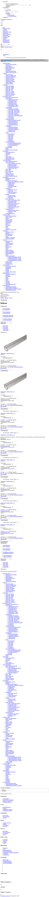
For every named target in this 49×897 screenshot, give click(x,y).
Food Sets (8, 228)
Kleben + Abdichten (10, 251)
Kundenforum (6, 825)
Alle (4, 27)
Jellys (7, 227)
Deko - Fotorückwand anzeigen (14, 163)
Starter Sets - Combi (10, 92)
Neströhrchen (11, 140)
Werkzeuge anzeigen (10, 231)
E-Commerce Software (5, 895)
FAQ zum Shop (6, 816)
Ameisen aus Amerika (10, 79)
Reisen (4, 834)
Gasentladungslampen (7, 862)
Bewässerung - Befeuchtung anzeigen (15, 181)
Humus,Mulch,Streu (10, 157)
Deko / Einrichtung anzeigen (11, 161)
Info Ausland (5, 815)
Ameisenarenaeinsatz (10, 119)
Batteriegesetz (6, 859)
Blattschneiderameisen (10, 67)
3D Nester (10, 146)
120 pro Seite (5, 329)
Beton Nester (10, 136)
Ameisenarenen (9, 107)
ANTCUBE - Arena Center (13, 111)
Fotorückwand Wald (12, 165)
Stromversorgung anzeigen (13, 210)
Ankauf (4, 841)
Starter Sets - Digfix (10, 88)
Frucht (7, 226)
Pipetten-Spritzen (11, 182)
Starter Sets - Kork (9, 89)
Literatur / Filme (6, 39)
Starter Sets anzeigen (10, 86)
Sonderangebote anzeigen (11, 286)
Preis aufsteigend (6, 308)
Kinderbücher (8, 268)
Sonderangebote (6, 42)
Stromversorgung (9, 209)
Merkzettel (5, 17)
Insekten (7, 270)
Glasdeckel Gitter (11, 130)
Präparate (7, 275)
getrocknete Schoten (10, 174)
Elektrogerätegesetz (7, 860)
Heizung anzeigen (11, 195)
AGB (4, 849)
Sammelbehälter (9, 147)
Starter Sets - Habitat (10, 87)
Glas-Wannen (11, 117)
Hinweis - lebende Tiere (8, 801)
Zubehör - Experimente (10, 237)
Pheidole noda (8, 70)
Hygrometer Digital (12, 205)
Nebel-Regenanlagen (12, 186)
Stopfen (7, 247)
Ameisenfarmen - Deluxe (13, 105)
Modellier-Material (9, 253)
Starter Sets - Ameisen (10, 91)
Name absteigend (6, 313)
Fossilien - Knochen (10, 173)
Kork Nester (10, 138)
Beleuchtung (8, 188)
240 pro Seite (5, 330)
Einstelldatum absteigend (8, 316)
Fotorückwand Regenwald (13, 166)
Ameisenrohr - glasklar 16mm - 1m (8, 413)
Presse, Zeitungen (6, 832)
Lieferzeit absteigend (7, 320)
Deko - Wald (8, 170)
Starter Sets (5, 30)
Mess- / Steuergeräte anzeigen (14, 200)
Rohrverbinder (8, 246)
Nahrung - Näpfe (6, 36)
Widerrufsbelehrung (7, 850)
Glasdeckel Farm (11, 131)
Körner (7, 223)
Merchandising (6, 41)
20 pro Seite (5, 325)
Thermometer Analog (12, 201)
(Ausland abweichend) (5, 361)
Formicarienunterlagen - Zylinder (15, 260)
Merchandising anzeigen (10, 274)
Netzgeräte (10, 212)
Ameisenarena (11, 116)
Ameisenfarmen (9, 98)
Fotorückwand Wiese (12, 164)
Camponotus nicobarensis (11, 71)
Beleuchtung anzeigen (12, 189)
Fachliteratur (8, 267)
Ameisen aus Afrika (10, 80)
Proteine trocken (9, 220)
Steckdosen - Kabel (12, 211)
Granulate (8, 154)
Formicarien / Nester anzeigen (12, 97)
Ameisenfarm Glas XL (12, 104)
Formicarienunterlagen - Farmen (14, 259)
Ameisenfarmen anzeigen (13, 99)
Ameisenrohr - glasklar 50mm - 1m (8, 503)
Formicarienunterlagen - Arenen (14, 258)
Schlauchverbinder (9, 243)
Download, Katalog (7, 802)
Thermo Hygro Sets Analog (13, 203)
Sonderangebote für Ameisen (11, 287)
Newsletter (5, 826)
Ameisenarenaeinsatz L (13, 123)
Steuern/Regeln (11, 207)
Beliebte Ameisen (6, 28)
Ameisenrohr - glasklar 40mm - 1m (8, 481)
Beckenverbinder (9, 244)
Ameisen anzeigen (9, 74)
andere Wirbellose (9, 82)
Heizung (7, 194)
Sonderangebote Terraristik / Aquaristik (13, 288)
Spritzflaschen (11, 184)
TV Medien (5, 833)
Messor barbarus (9, 66)
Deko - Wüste (8, 172)
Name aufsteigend (6, 312)
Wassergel (10, 187)
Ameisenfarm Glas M (12, 101)
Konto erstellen (11, 15)
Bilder (7, 277)
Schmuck (7, 280)
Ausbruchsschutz (9, 250)
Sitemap (4, 817)
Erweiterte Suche (8, 47)
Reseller (4, 843)
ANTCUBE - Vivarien (12, 113)
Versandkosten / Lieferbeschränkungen (11, 852)
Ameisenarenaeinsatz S (12, 121)
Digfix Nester (11, 135)
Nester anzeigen (11, 133)
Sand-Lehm (8, 153)
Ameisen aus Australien (10, 81)
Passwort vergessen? (12, 16)
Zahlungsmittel (6, 854)
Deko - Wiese (8, 169)
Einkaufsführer (6, 798)
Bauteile (4, 38)
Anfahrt (4, 823)
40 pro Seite (5, 326)
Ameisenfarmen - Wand (13, 106)
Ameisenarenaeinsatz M (13, 122)
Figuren (7, 278)
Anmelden (4, 790)
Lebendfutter (8, 222)
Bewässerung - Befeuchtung (11, 180)
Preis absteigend (6, 309)
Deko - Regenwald (9, 171)
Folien (7, 254)
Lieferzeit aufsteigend (7, 318)
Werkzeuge (5, 37)
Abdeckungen (8, 125)
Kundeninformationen (7, 810)
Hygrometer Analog (12, 202)
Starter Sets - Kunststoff (10, 93)
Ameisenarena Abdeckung (13, 129)
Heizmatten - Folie (12, 196)
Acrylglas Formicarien (10, 141)
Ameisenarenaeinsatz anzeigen (14, 120)
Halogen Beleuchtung (12, 192)
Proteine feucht (9, 221)
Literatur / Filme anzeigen (11, 266)
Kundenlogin (6, 7)
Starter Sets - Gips (9, 90)
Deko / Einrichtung (7, 34)
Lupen (7, 236)
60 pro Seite (5, 328)
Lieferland (8, 5)
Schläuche (8, 242)
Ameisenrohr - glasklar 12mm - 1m (8, 391)
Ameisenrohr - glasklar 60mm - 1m (8, 524)
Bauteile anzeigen (9, 241)
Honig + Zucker (9, 219)
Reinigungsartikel (9, 234)
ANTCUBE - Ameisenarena (14, 109)
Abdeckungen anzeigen (13, 127)
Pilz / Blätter (8, 225)
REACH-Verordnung (7, 863)
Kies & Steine (8, 156)
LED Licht (10, 190)
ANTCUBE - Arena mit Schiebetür (15, 115)
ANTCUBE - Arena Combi (13, 112)
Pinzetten (7, 233)
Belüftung (8, 179)
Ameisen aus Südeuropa (10, 76)
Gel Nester (10, 139)
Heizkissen (10, 197)
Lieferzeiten (5, 853)
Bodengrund (5, 33)
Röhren (7, 245)
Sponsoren (5, 840)
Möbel (7, 148)
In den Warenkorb (4, 370)
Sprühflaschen (11, 185)
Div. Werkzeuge (9, 235)
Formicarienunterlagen (10, 255)
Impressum (5, 847)
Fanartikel (8, 282)
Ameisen (5, 29)
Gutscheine (8, 283)
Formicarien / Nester (7, 31)
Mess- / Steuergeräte (10, 198)
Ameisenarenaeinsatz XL (13, 124)
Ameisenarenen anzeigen (13, 108)
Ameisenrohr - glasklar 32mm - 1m (8, 459)
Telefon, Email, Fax (7, 822)
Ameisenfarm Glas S (12, 100)
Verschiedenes (8, 262)
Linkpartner (5, 839)
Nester (7, 132)
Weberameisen (8, 68)
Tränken (7, 218)
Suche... (2, 47)
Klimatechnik (5, 35)
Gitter (7, 249)
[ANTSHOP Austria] (6, 19)
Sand (7, 155)
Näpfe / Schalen (9, 217)
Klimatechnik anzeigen (10, 178)
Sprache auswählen (9, 3)
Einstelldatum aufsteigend (8, 315)
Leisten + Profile (9, 261)
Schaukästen (8, 276)
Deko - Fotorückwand (10, 162)
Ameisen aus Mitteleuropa (11, 75)
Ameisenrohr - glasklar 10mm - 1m (8, 353)
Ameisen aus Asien (9, 78)
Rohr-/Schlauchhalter (10, 252)
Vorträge (5, 808)
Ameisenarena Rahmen (13, 128)
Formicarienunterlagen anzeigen (14, 257)
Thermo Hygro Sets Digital (13, 206)
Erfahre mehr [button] (3, 61)
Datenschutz (8, 61)
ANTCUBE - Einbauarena (13, 114)
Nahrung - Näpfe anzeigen (11, 215)
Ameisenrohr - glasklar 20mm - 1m (8, 434)
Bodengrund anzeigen (10, 152)
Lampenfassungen (12, 193)
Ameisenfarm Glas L (12, 103)
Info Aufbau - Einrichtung (8, 799)
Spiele (7, 279)
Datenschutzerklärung (7, 851)
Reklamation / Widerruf (8, 809)
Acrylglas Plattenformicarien (14, 144)
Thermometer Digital (12, 204)
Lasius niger (8, 65)
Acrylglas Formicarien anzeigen (14, 143)
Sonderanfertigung (7, 807)
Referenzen (5, 831)
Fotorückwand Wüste (12, 168)
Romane (7, 269)
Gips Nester (10, 137)
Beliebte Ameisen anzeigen (11, 64)
